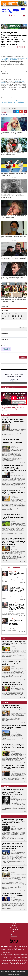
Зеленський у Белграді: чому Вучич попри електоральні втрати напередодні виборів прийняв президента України (13, 845)
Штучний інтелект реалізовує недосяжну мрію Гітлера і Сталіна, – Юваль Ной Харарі (17, 589)
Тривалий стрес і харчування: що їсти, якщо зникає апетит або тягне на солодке (14, 642)
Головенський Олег (14, 586)
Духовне (5, 703)
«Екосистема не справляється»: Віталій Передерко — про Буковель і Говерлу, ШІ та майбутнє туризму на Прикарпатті (14, 468)
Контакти (14, 925)
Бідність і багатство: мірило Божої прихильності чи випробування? (16, 622)
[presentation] (3, 314)
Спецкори (14, 931)
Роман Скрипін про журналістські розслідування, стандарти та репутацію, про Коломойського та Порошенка (13, 407)
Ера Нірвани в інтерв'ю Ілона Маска (16, 573)
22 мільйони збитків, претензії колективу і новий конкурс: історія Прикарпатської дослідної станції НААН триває (14, 516)
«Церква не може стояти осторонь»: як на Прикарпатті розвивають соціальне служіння (13, 707)
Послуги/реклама (14, 929)
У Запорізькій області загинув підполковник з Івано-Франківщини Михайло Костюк (12, 195)
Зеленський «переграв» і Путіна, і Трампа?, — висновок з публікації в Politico (13, 868)
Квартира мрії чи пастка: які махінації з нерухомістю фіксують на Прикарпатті (14, 492)
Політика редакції (14, 927)
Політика (5, 816)
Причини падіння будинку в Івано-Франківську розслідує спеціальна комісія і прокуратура (13, 101)
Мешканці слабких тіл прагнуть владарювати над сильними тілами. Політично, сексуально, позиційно (17, 607)
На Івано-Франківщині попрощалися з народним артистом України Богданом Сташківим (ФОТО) (13, 299)
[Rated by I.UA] (14, 935)
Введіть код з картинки (9, 346)
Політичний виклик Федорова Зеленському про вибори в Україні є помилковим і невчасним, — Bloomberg (14, 821)
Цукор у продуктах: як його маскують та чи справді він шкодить (11, 662)
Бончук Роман (12, 571)
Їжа (3, 638)
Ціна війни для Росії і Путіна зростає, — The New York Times (12, 894)
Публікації (6, 415)
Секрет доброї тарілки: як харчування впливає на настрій (12, 683)
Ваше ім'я (4, 333)
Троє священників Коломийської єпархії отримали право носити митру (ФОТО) (13, 767)
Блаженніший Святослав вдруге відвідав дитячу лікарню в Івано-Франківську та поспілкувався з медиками (13, 746)
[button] (3, 314)
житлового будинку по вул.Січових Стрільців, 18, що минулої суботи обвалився (14, 59)
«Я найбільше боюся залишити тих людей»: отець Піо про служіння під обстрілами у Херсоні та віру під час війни (14, 420)
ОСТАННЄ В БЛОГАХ (14, 568)
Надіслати (23, 357)
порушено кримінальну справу (13, 81)
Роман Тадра (12, 619)
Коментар (4, 311)
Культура (5, 786)
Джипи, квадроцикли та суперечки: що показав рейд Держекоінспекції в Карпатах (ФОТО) (12, 441)
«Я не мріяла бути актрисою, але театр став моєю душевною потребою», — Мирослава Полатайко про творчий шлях (13, 791)
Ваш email (4, 340)
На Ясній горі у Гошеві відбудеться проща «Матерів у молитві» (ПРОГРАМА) (14, 727)
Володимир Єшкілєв (14, 603)
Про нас (14, 923)
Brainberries (14, 136)
